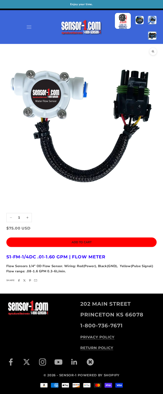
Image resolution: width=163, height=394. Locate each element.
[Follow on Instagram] (42, 362)
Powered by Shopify (99, 375)
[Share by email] (35, 280)
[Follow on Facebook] (10, 362)
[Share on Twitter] (24, 280)
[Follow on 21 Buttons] (90, 362)
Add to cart (82, 242)
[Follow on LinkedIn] (74, 362)
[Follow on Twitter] (26, 362)
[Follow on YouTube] (58, 362)
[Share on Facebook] (18, 280)
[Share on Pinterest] (30, 280)
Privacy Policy (97, 337)
